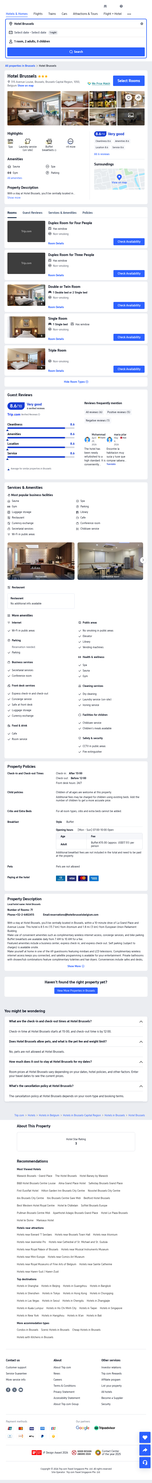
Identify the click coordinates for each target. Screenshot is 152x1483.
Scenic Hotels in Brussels (55, 1329)
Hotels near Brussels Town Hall (72, 1234)
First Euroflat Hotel (27, 1190)
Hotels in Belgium (49, 1115)
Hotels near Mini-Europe (31, 1256)
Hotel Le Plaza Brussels (114, 1212)
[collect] (145, 1437)
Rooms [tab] (12, 213)
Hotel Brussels (22, 76)
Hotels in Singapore (111, 1308)
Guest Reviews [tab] (32, 213)
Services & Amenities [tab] (62, 213)
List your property (111, 1385)
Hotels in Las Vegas (28, 1300)
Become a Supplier (112, 1397)
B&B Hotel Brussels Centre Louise (36, 1183)
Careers (58, 1379)
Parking (84, 506)
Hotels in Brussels (115, 1115)
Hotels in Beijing (50, 1285)
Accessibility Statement (67, 1397)
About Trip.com (62, 1367)
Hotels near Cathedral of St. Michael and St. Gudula (78, 1242)
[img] (34, 108)
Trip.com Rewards (111, 1373)
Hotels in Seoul (51, 1300)
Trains (52, 14)
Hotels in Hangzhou (53, 1315)
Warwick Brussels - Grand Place (34, 1175)
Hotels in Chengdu (73, 1300)
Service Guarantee (16, 1373)
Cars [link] (64, 14)
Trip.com (19, 1115)
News (57, 1373)
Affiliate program (110, 1379)
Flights (38, 14)
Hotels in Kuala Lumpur (30, 1308)
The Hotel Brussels (66, 1175)
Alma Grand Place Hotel (72, 1183)
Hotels (31, 1115)
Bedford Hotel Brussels (97, 1198)
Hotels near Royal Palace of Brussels (37, 1249)
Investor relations (111, 1367)
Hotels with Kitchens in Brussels (35, 1337)
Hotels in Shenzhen (28, 1293)
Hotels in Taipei (88, 1308)
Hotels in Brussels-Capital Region (82, 1115)
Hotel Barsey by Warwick (94, 1175)
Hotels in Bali (94, 1315)
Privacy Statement (64, 1391)
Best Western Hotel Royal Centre (36, 1205)
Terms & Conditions (65, 1385)
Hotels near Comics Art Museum (66, 1256)
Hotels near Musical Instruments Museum (85, 1249)
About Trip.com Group (66, 1404)
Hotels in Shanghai (27, 1285)
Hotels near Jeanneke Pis (31, 1242)
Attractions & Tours (85, 14)
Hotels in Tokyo (51, 1293)
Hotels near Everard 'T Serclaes (34, 1234)
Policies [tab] (87, 213)
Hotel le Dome (25, 1220)
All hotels (106, 1391)
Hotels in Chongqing (101, 1293)
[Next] (143, 560)
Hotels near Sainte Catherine (95, 1264)
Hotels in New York (28, 1315)
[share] (145, 1450)
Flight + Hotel (113, 14)
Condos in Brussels (27, 1329)
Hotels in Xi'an (75, 1315)
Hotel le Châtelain (68, 1205)
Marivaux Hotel (45, 1220)
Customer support (16, 1367)
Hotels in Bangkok (100, 1285)
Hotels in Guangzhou (75, 1285)
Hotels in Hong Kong (75, 1293)
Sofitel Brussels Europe (94, 1205)
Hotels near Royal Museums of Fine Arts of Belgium (46, 1264)
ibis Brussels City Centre (30, 1198)
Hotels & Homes (17, 14)
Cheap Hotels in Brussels (86, 1329)
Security (105, 1404)
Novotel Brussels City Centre (104, 1190)
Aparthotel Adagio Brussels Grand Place (75, 1212)
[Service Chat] (145, 1462)
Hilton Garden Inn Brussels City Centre (63, 1190)
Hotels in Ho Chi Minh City (61, 1308)
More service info (16, 1379)
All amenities (14, 178)
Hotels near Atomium (105, 1234)
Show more (14, 197)
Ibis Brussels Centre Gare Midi (64, 1198)
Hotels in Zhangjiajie (98, 1300)
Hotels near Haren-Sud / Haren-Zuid (38, 1271)
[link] (105, 6)
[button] (113, 6)
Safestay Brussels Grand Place (106, 1183)
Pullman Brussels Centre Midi (33, 1212)
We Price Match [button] (101, 83)
